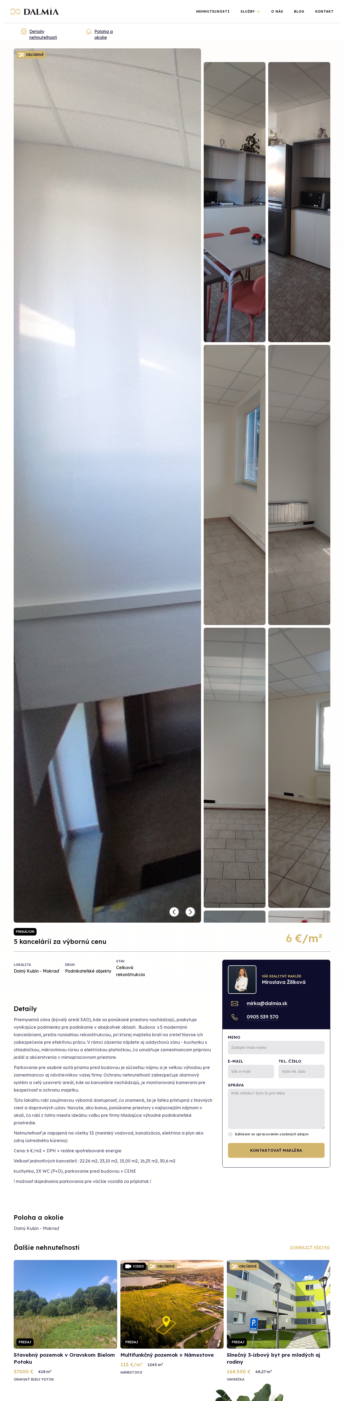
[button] (250, 11)
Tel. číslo (290, 1061)
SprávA (236, 1085)
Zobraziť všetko (310, 1247)
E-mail (235, 1061)
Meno (234, 1037)
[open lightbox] (235, 202)
